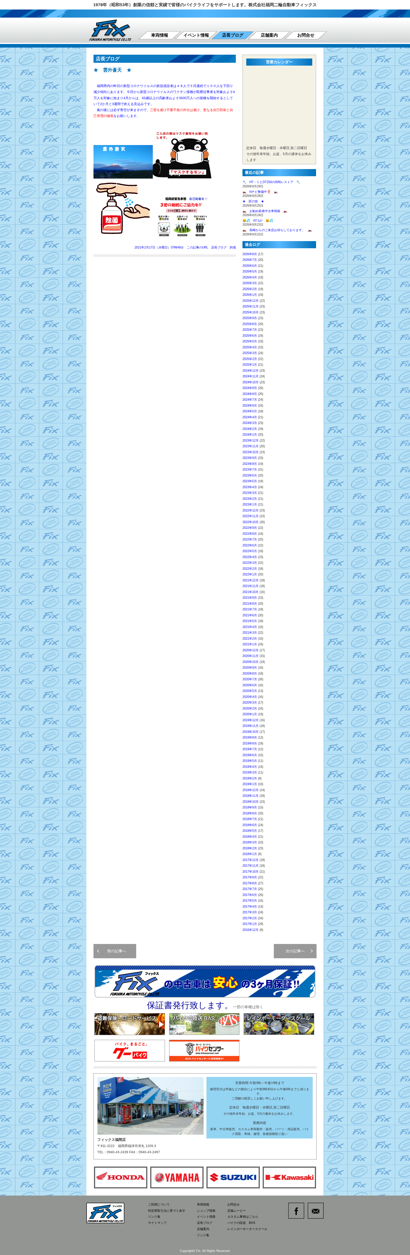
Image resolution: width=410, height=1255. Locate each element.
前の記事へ (114, 951)
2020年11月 (250, 656)
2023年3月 (249, 493)
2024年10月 (250, 382)
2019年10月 (250, 732)
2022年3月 (249, 562)
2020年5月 (249, 691)
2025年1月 (249, 364)
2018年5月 (249, 830)
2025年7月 (249, 329)
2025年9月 (249, 318)
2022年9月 (249, 528)
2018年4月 (249, 836)
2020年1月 (249, 714)
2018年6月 (249, 825)
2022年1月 (249, 574)
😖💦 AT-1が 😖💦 (257, 220)
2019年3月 (249, 772)
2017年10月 (250, 871)
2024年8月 (249, 394)
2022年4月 (249, 557)
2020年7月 (249, 679)
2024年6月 (249, 405)
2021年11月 (250, 586)
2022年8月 (249, 533)
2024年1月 (249, 434)
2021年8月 (249, 603)
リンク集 (154, 1216)
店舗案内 (269, 35)
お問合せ (305, 35)
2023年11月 (250, 446)
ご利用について (159, 1204)
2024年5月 (249, 411)
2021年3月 (249, 632)
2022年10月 (250, 522)
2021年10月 (250, 592)
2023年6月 (249, 475)
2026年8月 (249, 254)
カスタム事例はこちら (242, 1216)
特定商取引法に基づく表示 (166, 1210)
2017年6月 (249, 895)
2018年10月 (250, 801)
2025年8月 (249, 324)
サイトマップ (157, 1223)
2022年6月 (249, 545)
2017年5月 (249, 900)
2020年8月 (249, 673)
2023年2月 (249, 499)
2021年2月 (249, 638)
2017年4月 (249, 906)
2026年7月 (249, 260)
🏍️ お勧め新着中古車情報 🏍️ (266, 211)
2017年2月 (249, 918)
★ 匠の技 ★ (253, 201)
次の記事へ (297, 951)
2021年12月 (250, 580)
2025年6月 (249, 335)
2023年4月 (249, 487)
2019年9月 (249, 737)
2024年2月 (249, 429)
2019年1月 (249, 784)
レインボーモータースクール (247, 1229)
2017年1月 (249, 924)
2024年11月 (250, 376)
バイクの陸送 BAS (241, 1223)
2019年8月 (249, 743)
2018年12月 (250, 790)
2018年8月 (249, 813)
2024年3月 (249, 423)
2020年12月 (250, 650)
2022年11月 (250, 516)
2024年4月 (249, 417)
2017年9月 (249, 877)
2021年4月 (249, 627)
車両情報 (159, 35)
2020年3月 (249, 702)
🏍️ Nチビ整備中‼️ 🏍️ (260, 192)
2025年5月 (249, 341)
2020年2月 (249, 708)
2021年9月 (249, 597)
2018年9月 (249, 807)
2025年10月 (250, 312)
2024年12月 (250, 370)
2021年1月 (249, 644)
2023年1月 (249, 504)
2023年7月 (249, 469)
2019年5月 (249, 761)
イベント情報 (196, 35)
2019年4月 (249, 767)
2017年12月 (250, 860)
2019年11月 (250, 726)
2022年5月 (249, 551)
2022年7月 (249, 539)
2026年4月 (249, 277)
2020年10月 (250, 662)
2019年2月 (249, 778)
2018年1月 (249, 854)
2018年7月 (249, 819)
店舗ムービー (236, 1210)
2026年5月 (249, 271)
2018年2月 (249, 848)
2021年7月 (249, 609)
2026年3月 (249, 283)
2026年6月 (249, 266)
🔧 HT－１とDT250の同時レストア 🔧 (271, 182)
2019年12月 (250, 720)
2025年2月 (249, 359)
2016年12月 (250, 930)
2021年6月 (249, 615)
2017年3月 (249, 912)
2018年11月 (250, 796)
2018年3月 (249, 842)
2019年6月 (249, 755)
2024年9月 (249, 388)
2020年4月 (249, 697)
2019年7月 (249, 749)
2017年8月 (249, 883)
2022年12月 (250, 510)
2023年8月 (249, 464)
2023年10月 (250, 452)
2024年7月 (249, 399)
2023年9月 (249, 458)
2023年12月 (250, 440)
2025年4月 (249, 347)
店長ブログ (232, 35)
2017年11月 (250, 865)
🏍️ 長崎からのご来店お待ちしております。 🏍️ (277, 230)
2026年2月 (249, 289)
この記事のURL (197, 247)
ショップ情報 (206, 1210)
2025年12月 (250, 300)
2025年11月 (250, 306)
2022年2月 (249, 568)
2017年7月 (249, 889)
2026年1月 (249, 295)
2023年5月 (249, 481)
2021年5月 (249, 621)
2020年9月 (249, 667)
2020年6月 (249, 685)
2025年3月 (249, 353)
